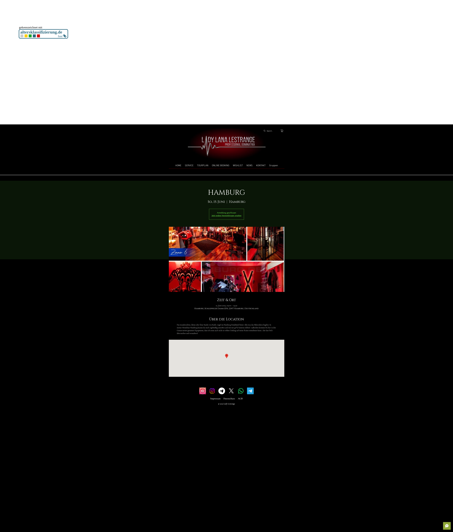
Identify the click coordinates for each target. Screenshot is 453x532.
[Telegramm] (221, 391)
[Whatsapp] (240, 391)
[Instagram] (212, 391)
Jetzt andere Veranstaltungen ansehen (226, 215)
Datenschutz (229, 398)
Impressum (215, 398)
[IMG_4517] (202, 391)
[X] (231, 391)
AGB (240, 398)
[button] (282, 130)
